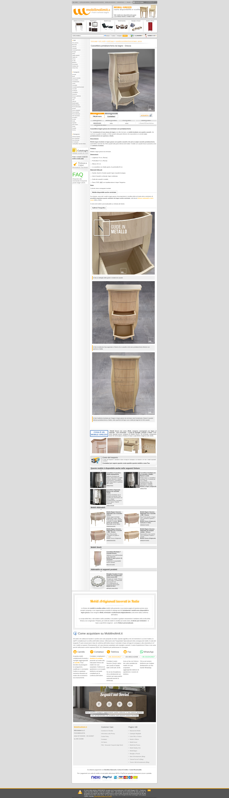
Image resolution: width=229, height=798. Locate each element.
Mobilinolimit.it (80, 727)
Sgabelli (74, 122)
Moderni (74, 62)
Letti (73, 99)
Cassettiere (75, 80)
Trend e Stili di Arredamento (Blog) (139, 762)
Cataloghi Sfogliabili (135, 733)
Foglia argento (75, 55)
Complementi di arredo (78, 87)
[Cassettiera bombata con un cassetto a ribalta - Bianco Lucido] (132, 487)
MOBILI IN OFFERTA (110, 2)
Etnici (73, 53)
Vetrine (74, 130)
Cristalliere (75, 92)
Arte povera (75, 42)
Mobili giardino (76, 105)
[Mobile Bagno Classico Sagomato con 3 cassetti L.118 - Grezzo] (132, 526)
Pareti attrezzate (76, 106)
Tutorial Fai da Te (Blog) (136, 759)
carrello (77, 662)
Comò (73, 83)
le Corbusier (75, 142)
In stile (73, 60)
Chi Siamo (104, 742)
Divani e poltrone (76, 96)
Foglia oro (74, 57)
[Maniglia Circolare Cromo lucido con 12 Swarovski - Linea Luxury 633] (98, 588)
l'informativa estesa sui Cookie (103, 796)
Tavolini (74, 128)
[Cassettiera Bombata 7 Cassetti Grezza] (98, 566)
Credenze (74, 90)
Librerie (74, 101)
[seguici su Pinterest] (119, 704)
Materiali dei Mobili (135, 730)
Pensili (74, 108)
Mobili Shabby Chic (135, 748)
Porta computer (76, 110)
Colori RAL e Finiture (136, 736)
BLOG (128, 2)
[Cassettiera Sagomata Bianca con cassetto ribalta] (98, 504)
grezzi (126, 123)
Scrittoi (74, 119)
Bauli (73, 76)
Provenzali (75, 64)
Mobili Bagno (133, 750)
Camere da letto (76, 78)
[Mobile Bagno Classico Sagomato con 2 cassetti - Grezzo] (98, 526)
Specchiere (75, 124)
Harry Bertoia (75, 140)
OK (149, 790)
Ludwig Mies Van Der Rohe (79, 143)
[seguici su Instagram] (109, 704)
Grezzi (73, 59)
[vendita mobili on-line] (80, 155)
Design (74, 51)
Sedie (73, 121)
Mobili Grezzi (133, 742)
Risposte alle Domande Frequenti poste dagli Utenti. (80, 181)
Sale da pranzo (76, 115)
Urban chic (75, 68)
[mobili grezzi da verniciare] (135, 18)
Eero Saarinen (75, 138)
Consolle (74, 88)
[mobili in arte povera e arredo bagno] (91, 18)
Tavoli (73, 126)
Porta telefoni (75, 112)
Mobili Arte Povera (135, 745)
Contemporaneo (76, 50)
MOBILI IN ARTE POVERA (97, 2)
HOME (76, 2)
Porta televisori (76, 114)
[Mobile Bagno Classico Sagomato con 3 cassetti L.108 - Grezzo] (98, 543)
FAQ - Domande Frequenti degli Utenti (112, 745)
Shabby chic (75, 66)
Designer (119, 35)
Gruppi (74, 97)
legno (111, 123)
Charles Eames (76, 136)
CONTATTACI (120, 2)
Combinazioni (75, 81)
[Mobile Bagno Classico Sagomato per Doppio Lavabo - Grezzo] (132, 543)
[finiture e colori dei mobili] (80, 169)
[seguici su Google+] (130, 704)
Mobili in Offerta (134, 739)
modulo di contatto (96, 658)
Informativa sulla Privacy (108, 733)
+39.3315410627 (114, 657)
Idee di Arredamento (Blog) (137, 756)
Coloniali (74, 48)
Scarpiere (74, 117)
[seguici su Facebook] (99, 704)
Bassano (74, 44)
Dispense (74, 94)
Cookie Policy (105, 736)
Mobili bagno (75, 103)
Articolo (108, 35)
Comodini (74, 85)
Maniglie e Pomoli (135, 753)
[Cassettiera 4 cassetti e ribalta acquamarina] (98, 487)
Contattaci (111, 116)
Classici (74, 46)
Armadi (74, 74)
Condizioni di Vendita (107, 730)
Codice (113, 35)
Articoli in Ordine (139, 2)
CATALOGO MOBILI (85, 2)
